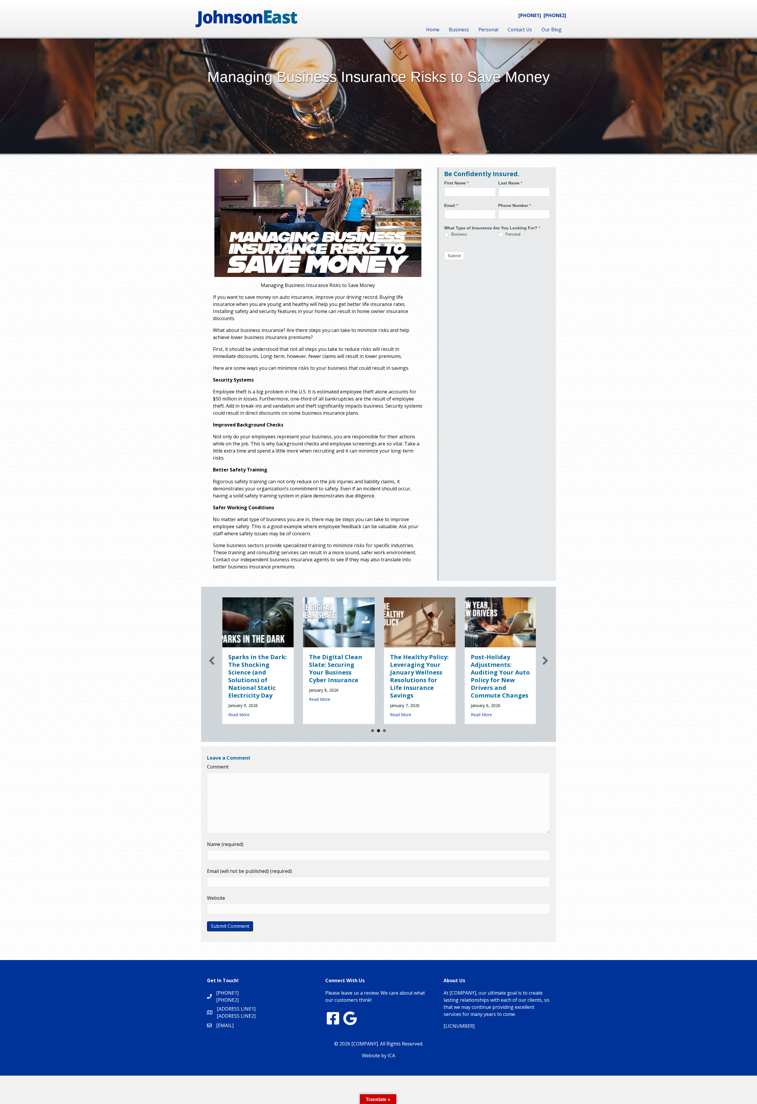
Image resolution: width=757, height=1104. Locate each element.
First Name (456, 183)
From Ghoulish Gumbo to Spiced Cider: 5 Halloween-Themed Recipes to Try (519, 672)
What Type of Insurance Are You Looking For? (492, 228)
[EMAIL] (225, 1025)
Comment (218, 766)
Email (451, 205)
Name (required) (225, 844)
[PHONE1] (529, 15)
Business (459, 29)
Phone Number (514, 205)
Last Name (510, 183)
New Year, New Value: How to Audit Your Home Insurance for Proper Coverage (435, 672)
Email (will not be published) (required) (249, 871)
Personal (488, 29)
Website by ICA (378, 1055)
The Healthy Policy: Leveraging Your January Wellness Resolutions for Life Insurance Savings (276, 676)
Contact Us (520, 29)
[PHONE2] (555, 15)
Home (432, 29)
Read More (257, 714)
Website (216, 898)
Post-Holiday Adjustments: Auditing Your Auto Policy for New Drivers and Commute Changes (357, 676)
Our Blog (551, 29)
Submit (454, 255)
